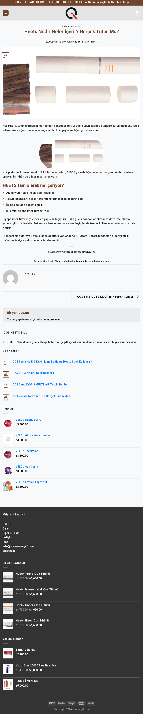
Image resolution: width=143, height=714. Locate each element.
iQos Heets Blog (71, 27)
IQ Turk (79, 42)
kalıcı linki (81, 261)
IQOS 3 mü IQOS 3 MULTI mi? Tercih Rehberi (105, 296)
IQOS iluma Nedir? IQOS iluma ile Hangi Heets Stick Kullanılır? (52, 361)
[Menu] (6, 13)
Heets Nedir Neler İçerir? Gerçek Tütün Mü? (41, 396)
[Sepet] (137, 13)
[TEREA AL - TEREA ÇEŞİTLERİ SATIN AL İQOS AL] (71, 13)
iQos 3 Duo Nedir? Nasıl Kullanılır (33, 373)
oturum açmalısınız (49, 319)
